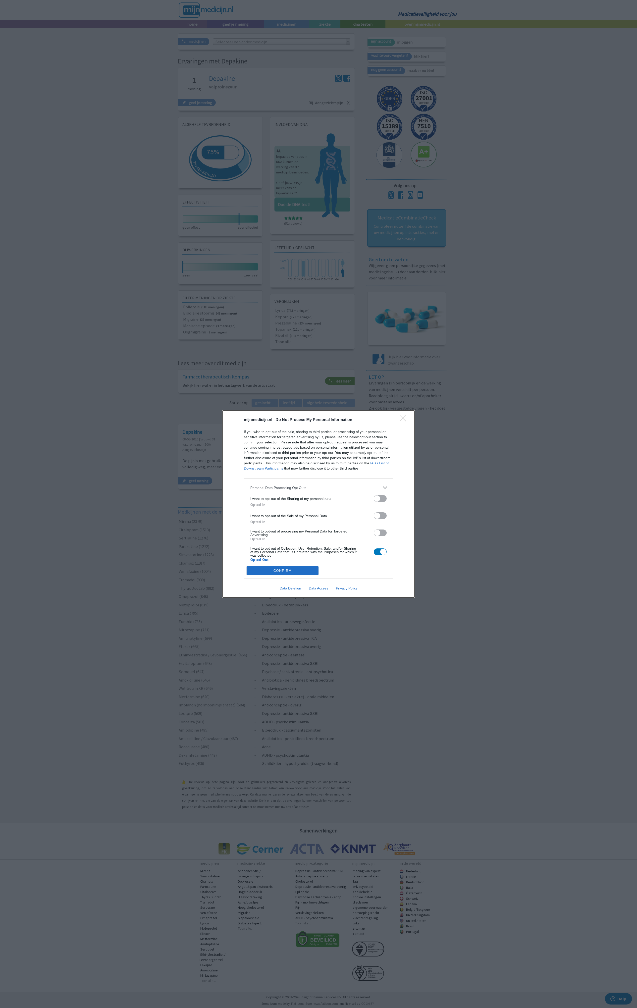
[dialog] (318, 504)
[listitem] (318, 487)
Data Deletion (290, 588)
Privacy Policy (347, 588)
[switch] (380, 498)
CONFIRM (282, 571)
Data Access (318, 588)
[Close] (404, 420)
